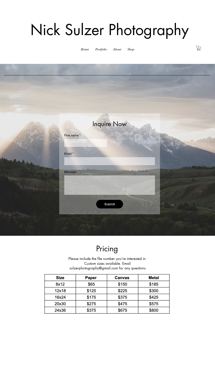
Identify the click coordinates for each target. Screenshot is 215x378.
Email (68, 153)
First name (72, 135)
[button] (101, 49)
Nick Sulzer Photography (109, 30)
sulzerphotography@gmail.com (93, 268)
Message (70, 172)
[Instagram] (107, 367)
